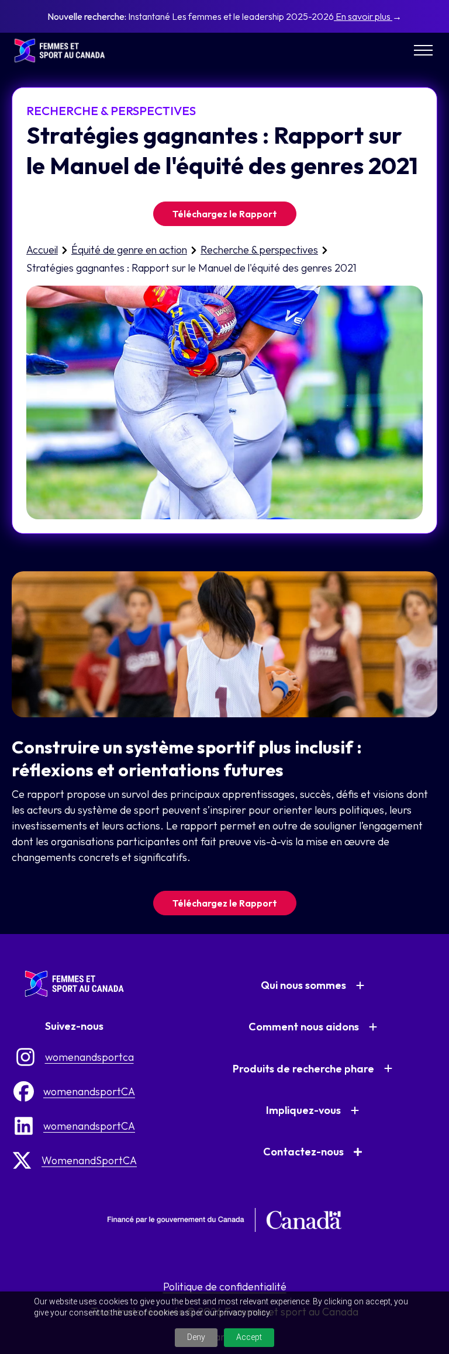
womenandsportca (89, 1057)
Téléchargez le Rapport (224, 214)
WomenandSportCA (89, 1160)
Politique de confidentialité (224, 1286)
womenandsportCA (89, 1091)
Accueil (42, 249)
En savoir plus (363, 16)
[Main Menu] (423, 50)
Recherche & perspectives (259, 249)
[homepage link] (64, 50)
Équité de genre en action (129, 249)
